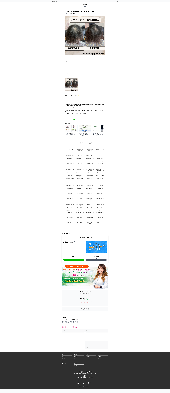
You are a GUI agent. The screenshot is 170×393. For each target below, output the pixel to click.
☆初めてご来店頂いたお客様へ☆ (80, 143)
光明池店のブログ (80, 163)
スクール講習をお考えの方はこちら (80, 150)
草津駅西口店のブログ (100, 212)
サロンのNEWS (70, 149)
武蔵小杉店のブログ (90, 204)
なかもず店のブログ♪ (80, 152)
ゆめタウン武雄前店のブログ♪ (70, 156)
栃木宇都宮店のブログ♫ (100, 198)
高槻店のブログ (90, 225)
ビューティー (90, 152)
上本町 (100, 155)
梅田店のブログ (100, 201)
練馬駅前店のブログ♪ (80, 212)
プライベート (100, 152)
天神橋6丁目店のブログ (70, 185)
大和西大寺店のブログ (80, 181)
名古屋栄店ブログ (70, 175)
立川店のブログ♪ (70, 212)
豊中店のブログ (90, 217)
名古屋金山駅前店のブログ (80, 176)
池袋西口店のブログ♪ (80, 207)
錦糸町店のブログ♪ (80, 222)
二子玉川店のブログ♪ (90, 158)
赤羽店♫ (80, 220)
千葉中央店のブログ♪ (100, 166)
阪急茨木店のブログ (100, 222)
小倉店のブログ (70, 188)
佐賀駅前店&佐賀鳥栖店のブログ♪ (70, 164)
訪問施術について (80, 217)
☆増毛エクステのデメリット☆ (90, 143)
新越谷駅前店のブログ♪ (90, 193)
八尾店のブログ (90, 163)
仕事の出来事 (100, 161)
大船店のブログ (90, 181)
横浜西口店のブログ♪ (70, 204)
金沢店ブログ (70, 222)
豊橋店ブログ (100, 217)
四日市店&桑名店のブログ (70, 179)
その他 (70, 152)
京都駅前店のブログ (79, 161)
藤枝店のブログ (80, 215)
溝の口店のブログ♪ (80, 210)
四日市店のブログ (80, 178)
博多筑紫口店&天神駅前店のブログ (90, 170)
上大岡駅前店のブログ (90, 155)
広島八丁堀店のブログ (80, 191)
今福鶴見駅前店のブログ (90, 161)
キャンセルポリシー (80, 146)
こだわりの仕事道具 (90, 146)
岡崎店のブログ (70, 191)
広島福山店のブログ (90, 191)
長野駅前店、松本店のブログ (90, 223)
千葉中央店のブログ (90, 166)
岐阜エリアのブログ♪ (90, 188)
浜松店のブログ (100, 207)
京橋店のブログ (100, 158)
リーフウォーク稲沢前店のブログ (80, 156)
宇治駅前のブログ (80, 185)
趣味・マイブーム (90, 220)
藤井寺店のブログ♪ (70, 215)
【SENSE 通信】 (70, 142)
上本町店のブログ (70, 158)
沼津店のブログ (90, 207)
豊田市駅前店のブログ (70, 220)
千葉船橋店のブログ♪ (80, 169)
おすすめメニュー (70, 146)
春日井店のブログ (100, 193)
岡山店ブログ (100, 188)
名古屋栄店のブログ (90, 172)
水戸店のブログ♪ (70, 207)
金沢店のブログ (100, 220)
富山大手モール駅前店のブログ (100, 186)
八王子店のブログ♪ (69, 166)
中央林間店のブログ (79, 158)
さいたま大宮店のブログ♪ (100, 146)
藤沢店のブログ (100, 215)
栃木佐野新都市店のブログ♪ (90, 199)
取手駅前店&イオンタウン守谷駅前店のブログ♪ (100, 170)
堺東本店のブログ (100, 178)
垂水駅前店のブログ (90, 178)
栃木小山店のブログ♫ (70, 201)
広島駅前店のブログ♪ (100, 191)
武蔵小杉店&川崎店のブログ (80, 205)
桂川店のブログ (80, 201)
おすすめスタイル (100, 142)
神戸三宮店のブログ (100, 210)
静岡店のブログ (80, 225)
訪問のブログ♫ (70, 217)
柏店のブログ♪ (70, 198)
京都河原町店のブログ (70, 161)
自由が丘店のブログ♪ (90, 212)
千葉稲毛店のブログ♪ (70, 169)
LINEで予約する (73, 259)
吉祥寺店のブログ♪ (69, 172)
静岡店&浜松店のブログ (70, 226)
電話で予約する (96, 260)
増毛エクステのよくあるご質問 (70, 182)
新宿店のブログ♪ (80, 193)
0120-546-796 (88, 372)
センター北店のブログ (100, 149)
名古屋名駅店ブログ (80, 172)
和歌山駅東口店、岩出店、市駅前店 (90, 176)
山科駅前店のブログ (79, 188)
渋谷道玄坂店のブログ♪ (70, 210)
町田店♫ (90, 210)
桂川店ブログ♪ (90, 201)
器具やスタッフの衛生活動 (100, 176)
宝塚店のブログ (90, 185)
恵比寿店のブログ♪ (70, 193)
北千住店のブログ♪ (79, 166)
